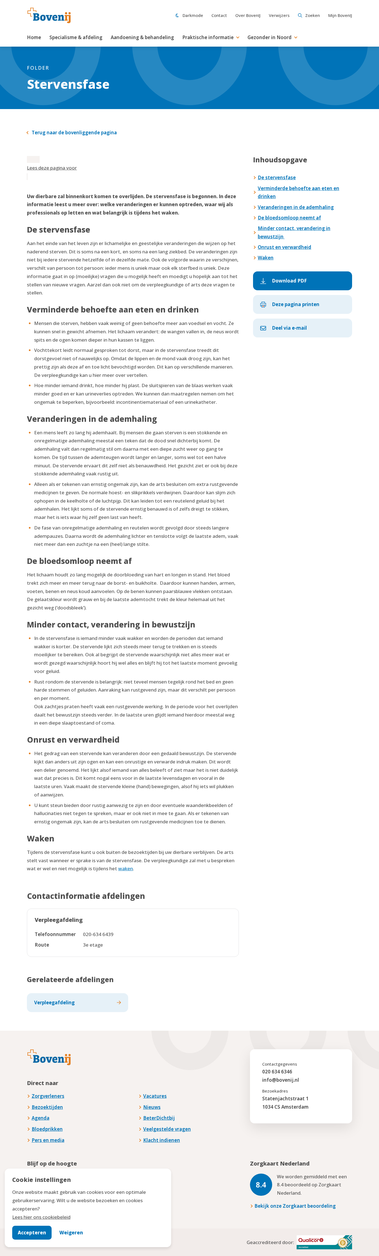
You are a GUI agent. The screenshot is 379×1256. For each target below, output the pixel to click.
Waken (266, 257)
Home (34, 37)
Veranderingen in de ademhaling (296, 207)
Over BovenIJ (248, 15)
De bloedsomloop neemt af (289, 218)
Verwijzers (279, 15)
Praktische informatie (208, 37)
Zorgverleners (48, 1096)
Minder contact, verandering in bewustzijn (294, 232)
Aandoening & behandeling (142, 37)
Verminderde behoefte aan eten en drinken (298, 192)
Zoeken (312, 15)
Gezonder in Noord (269, 37)
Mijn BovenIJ (340, 15)
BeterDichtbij (159, 1118)
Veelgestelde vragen (167, 1129)
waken (125, 868)
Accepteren (32, 1232)
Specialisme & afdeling (75, 37)
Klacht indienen (161, 1140)
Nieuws (152, 1107)
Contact (219, 15)
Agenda (40, 1118)
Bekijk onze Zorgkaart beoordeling (295, 1206)
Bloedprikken (47, 1129)
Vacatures (155, 1096)
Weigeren (71, 1232)
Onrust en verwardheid (284, 247)
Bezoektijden (47, 1107)
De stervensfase (277, 177)
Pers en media (48, 1140)
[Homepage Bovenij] (49, 15)
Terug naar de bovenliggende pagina (74, 132)
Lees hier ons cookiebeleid (41, 1217)
